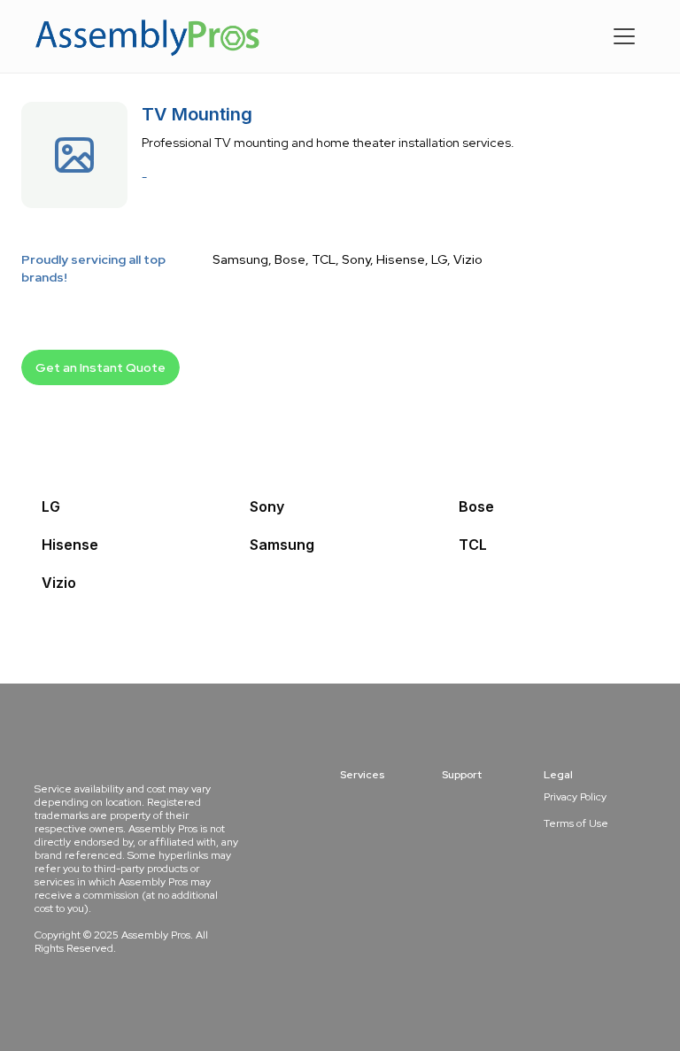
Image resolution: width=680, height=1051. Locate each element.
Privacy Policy (575, 797)
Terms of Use (576, 823)
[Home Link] (148, 36)
